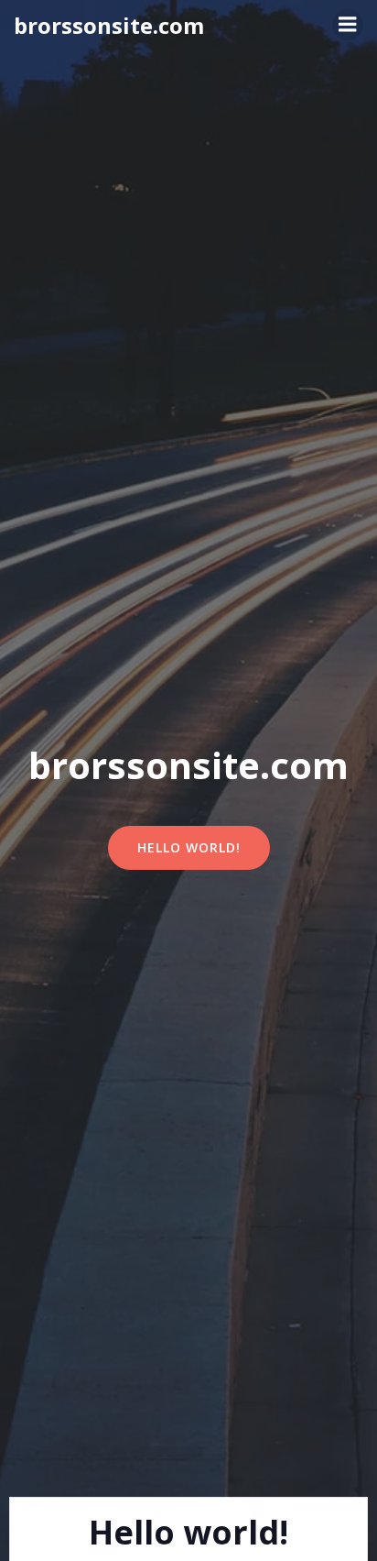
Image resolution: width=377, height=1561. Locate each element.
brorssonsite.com (109, 25)
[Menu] (347, 24)
